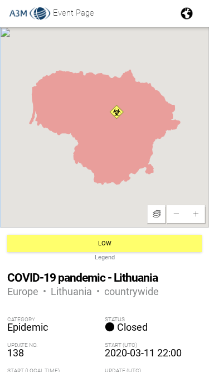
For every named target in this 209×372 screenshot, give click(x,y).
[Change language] (186, 13)
